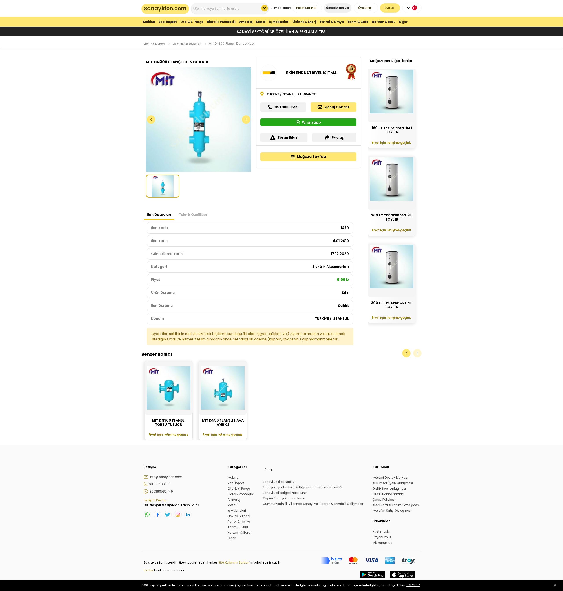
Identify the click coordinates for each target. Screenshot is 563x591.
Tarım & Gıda (357, 22)
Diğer (403, 22)
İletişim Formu (155, 500)
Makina (149, 22)
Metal (261, 22)
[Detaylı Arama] (264, 8)
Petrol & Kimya (332, 22)
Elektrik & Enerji (305, 22)
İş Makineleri (279, 22)
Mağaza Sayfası (311, 156)
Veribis (149, 570)
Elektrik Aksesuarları (186, 44)
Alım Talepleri (281, 8)
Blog (268, 469)
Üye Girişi (364, 8)
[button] (246, 119)
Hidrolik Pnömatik (221, 22)
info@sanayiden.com (166, 477)
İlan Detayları (159, 214)
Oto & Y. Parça (191, 22)
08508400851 (159, 484)
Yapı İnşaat (168, 22)
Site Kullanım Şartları (233, 562)
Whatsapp (311, 122)
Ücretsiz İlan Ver (337, 8)
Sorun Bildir (288, 137)
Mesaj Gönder (336, 107)
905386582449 (161, 491)
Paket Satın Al (306, 8)
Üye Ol (389, 8)
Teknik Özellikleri (193, 214)
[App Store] (402, 579)
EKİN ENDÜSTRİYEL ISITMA (311, 72)
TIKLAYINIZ (413, 585)
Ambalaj (246, 22)
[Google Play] (372, 579)
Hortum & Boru (383, 22)
